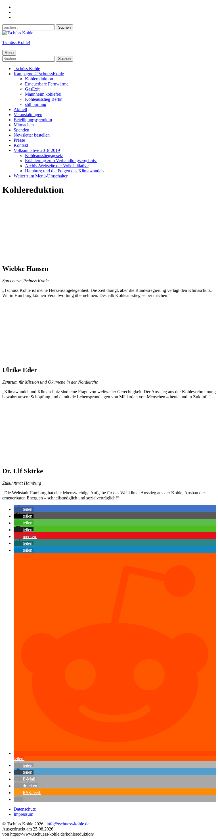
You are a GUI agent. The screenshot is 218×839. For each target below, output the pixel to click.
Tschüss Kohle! (16, 42)
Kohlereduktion (39, 78)
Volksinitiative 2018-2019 (37, 150)
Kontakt (21, 145)
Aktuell (20, 109)
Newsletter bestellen (32, 135)
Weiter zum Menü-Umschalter (41, 175)
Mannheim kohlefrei (43, 94)
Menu (9, 53)
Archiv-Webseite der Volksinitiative (57, 165)
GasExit (32, 89)
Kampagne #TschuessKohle (39, 73)
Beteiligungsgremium (33, 119)
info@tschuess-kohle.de (68, 823)
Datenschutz (25, 809)
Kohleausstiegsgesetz (44, 155)
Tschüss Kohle (27, 68)
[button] (23, 509)
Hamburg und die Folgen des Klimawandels (64, 170)
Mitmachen (24, 124)
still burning (35, 104)
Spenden (21, 129)
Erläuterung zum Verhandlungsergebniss (61, 160)
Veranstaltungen (28, 114)
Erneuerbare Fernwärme (46, 83)
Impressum (23, 814)
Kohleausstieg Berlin (43, 99)
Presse (19, 140)
